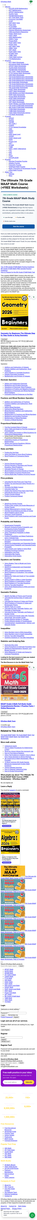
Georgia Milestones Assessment (20, 30)
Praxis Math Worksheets (17, 97)
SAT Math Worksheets (16, 100)
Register (16, 1017)
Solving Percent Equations (13, 464)
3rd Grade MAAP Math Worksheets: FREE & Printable (18, 958)
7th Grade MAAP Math (8, 735)
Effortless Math (6, 2)
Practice (8, 61)
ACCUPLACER (13, 158)
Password (4, 1013)
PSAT (11, 156)
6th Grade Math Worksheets (18, 82)
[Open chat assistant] (32, 1215)
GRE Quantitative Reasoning (18, 32)
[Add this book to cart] (33, 297)
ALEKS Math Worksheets (17, 68)
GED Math (8, 980)
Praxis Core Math (10, 993)
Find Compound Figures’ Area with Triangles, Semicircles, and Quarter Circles (19, 616)
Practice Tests (9, 1133)
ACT (10, 154)
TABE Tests (13, 55)
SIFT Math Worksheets (16, 102)
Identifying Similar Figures (13, 504)
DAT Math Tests (14, 23)
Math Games (9, 1139)
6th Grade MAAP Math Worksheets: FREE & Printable (18, 918)
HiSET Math (9, 982)
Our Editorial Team (11, 1192)
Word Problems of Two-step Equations (17, 583)
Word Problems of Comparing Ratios (17, 456)
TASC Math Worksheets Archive (19, 113)
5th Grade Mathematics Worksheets (21, 80)
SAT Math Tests (14, 46)
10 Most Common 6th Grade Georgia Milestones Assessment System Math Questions (17, 764)
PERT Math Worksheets (17, 95)
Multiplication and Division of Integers (17, 376)
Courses (8, 116)
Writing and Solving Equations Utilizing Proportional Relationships (18, 444)
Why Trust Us (9, 1187)
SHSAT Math (9, 987)
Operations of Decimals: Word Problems (18, 387)
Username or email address (10, 1009)
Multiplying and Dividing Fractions (16, 416)
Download (4, 339)
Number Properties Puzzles (18, 161)
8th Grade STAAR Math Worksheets (21, 107)
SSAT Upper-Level (15, 138)
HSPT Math (13, 35)
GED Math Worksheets (16, 75)
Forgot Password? (7, 1017)
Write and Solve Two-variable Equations (18, 571)
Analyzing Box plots (11, 645)
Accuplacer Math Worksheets (19, 64)
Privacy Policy (17, 1208)
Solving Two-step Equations (14, 585)
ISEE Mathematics (15, 37)
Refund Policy (5, 1208)
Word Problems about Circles (14, 513)
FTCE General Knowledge (17, 127)
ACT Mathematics (15, 10)
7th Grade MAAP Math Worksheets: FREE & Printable (18, 904)
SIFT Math (12, 50)
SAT (10, 152)
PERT (11, 140)
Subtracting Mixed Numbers (14, 409)
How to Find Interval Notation (14, 753)
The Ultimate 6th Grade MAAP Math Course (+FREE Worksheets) (18, 877)
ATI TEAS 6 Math (10, 975)
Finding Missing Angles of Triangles (17, 619)
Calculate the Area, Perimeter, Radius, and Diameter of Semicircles (18, 609)
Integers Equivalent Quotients (14, 374)
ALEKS (11, 120)
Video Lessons (9, 1177)
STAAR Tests (13, 53)
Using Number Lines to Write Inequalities (18, 632)
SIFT (10, 143)
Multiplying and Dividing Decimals (16, 385)
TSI (10, 150)
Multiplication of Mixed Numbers (15, 418)
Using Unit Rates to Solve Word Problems (18, 454)
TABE (11, 147)
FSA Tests (12, 25)
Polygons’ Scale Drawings (13, 514)
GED (10, 129)
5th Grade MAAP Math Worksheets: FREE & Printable (18, 931)
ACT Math (8, 1155)
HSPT (11, 132)
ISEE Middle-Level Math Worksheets (21, 93)
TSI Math (8, 1002)
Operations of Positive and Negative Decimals (20, 389)
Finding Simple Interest (12, 494)
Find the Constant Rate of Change (16, 427)
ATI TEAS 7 (13, 123)
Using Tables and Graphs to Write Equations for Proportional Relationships (20, 433)
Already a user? (6, 1041)
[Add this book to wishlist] (29, 296)
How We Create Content (10, 1189)
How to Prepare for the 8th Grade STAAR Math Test (18, 272)
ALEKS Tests (13, 14)
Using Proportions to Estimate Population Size (20, 647)
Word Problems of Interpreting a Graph (17, 581)
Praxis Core (13, 141)
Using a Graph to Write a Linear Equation (18, 579)
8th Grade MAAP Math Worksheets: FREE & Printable (18, 891)
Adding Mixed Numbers (12, 407)
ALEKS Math (9, 971)
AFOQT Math (9, 969)
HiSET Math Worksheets (17, 89)
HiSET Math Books (11, 1167)
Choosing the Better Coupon (14, 487)
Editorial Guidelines (11, 1194)
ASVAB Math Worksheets (17, 70)
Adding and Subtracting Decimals (16, 384)
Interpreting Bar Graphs (12, 554)
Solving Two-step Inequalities (14, 636)
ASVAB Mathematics (16, 16)
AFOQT (11, 118)
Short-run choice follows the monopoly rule (19, 751)
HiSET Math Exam (15, 34)
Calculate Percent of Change (14, 469)
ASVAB (11, 122)
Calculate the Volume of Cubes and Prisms (19, 601)
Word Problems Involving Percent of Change (19, 471)
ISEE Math (8, 1157)
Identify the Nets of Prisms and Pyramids (18, 596)
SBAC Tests (13, 48)
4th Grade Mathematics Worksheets (21, 79)
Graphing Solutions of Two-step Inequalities (19, 637)
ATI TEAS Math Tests (16, 17)
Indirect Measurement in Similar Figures (18, 509)
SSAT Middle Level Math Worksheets (21, 104)
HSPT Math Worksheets (17, 91)
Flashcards (8, 1137)
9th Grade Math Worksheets (18, 88)
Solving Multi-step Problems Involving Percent (20, 474)
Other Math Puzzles (15, 170)
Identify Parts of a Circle (13, 607)
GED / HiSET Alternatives (17, 149)
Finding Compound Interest (14, 496)
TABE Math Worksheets (17, 111)
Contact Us (8, 1196)
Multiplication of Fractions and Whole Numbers (20, 414)
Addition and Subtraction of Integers (17, 367)
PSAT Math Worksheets (17, 98)
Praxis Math (13, 41)
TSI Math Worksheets (16, 114)
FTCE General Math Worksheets (19, 73)
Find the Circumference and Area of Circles (19, 511)
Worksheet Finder (10, 1132)
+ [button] (8, 8)
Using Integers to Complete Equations (17, 373)
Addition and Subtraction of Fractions (17, 402)
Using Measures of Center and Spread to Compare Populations (18, 653)
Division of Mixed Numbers (14, 420)
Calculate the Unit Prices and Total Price (18, 482)
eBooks (7, 7)
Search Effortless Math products (11, 964)
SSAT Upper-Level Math (12, 989)
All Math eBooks (10, 1165)
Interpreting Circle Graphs (13, 556)
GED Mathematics (15, 28)
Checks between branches (13, 767)
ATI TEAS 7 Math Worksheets (19, 71)
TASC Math (8, 1000)
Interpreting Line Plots (12, 552)
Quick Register (5, 1030)
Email (3, 1037)
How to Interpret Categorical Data (16, 769)
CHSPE (11, 125)
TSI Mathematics (15, 59)
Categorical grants (11, 746)
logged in (12, 790)
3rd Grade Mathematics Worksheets (21, 77)
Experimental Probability (13, 525)
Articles (11, 174)
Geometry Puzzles (15, 165)
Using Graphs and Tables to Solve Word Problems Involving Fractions (18, 549)
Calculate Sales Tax (11, 489)
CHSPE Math (9, 976)
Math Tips (8, 172)
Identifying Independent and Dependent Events (20, 543)
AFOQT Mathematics (16, 12)
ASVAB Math (9, 973)
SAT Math (8, 1154)
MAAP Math (5, 737)
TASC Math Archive (15, 57)
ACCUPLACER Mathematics (18, 8)
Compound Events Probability (14, 531)
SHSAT (11, 136)
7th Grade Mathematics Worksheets (21, 84)
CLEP (11, 21)
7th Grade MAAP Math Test (25, 735)
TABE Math (8, 998)
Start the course (18, 226)
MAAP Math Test (14, 737)
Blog (10, 176)
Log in (3, 1015)
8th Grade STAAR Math (12, 996)
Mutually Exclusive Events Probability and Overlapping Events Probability (18, 528)
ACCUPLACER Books (11, 1168)
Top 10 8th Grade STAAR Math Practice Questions (17, 267)
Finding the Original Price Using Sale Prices (19, 491)
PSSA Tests (13, 44)
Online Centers (9, 1135)
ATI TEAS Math (10, 1150)
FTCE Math (13, 26)
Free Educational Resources (10, 1129)
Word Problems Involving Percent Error (17, 473)
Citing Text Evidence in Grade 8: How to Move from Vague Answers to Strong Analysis (20, 756)
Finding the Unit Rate (11, 452)
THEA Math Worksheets (17, 109)
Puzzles (8, 159)
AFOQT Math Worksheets (17, 66)
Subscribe (29, 1082)
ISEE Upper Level (14, 134)
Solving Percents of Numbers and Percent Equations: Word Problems (18, 466)
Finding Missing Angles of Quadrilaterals (18, 621)
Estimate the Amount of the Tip (15, 492)
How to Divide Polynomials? (14, 771)
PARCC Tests (13, 39)
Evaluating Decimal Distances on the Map (19, 394)
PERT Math (8, 991)
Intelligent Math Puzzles (17, 167)
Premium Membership (9, 1171)
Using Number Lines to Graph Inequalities (18, 634)
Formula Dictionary (11, 1140)
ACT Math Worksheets (16, 62)
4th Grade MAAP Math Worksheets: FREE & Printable (18, 945)
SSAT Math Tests (15, 52)
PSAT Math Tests (15, 43)
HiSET (11, 131)
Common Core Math (16, 19)
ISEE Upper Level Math (12, 985)
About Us (8, 1185)
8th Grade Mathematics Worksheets (21, 86)
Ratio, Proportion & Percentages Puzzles (22, 168)
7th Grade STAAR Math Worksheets (21, 106)
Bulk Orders (22, 1206)
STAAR (11, 145)
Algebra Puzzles (14, 163)
